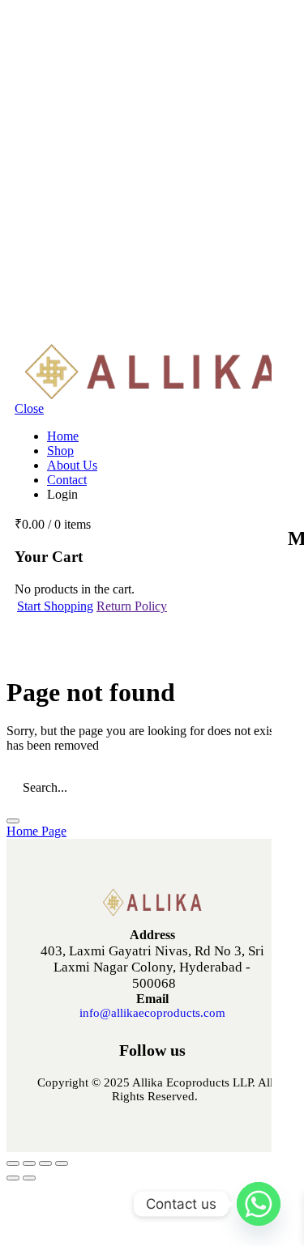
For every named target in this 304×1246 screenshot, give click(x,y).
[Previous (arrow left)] (12, 1178)
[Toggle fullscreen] (29, 1163)
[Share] (45, 1163)
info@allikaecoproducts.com (152, 1012)
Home (63, 436)
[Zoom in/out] (12, 1163)
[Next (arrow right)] (29, 1178)
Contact (67, 480)
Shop (60, 450)
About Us (72, 465)
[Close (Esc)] (61, 1163)
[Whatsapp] (258, 1204)
